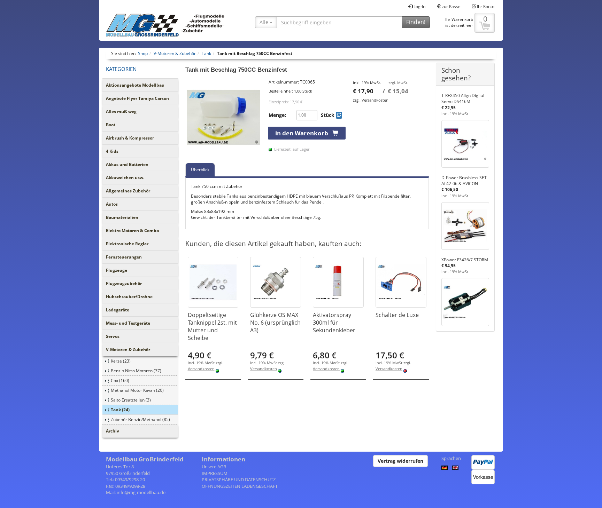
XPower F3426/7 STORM (464, 260)
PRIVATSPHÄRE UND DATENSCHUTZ (239, 479)
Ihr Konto (485, 6)
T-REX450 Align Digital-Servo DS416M (463, 98)
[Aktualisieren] (339, 115)
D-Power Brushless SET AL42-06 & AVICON (464, 180)
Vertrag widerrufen (400, 461)
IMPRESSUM (214, 473)
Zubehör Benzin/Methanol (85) (140, 419)
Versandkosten (375, 100)
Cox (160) (120, 380)
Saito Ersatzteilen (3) (131, 400)
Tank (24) (120, 410)
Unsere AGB (214, 466)
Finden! (415, 22)
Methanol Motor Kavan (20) (137, 390)
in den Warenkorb (303, 133)
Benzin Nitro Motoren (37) (136, 371)
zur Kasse (451, 6)
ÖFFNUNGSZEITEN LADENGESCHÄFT (240, 486)
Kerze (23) (121, 361)
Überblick (200, 170)
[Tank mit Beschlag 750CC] (223, 117)
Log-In (418, 6)
